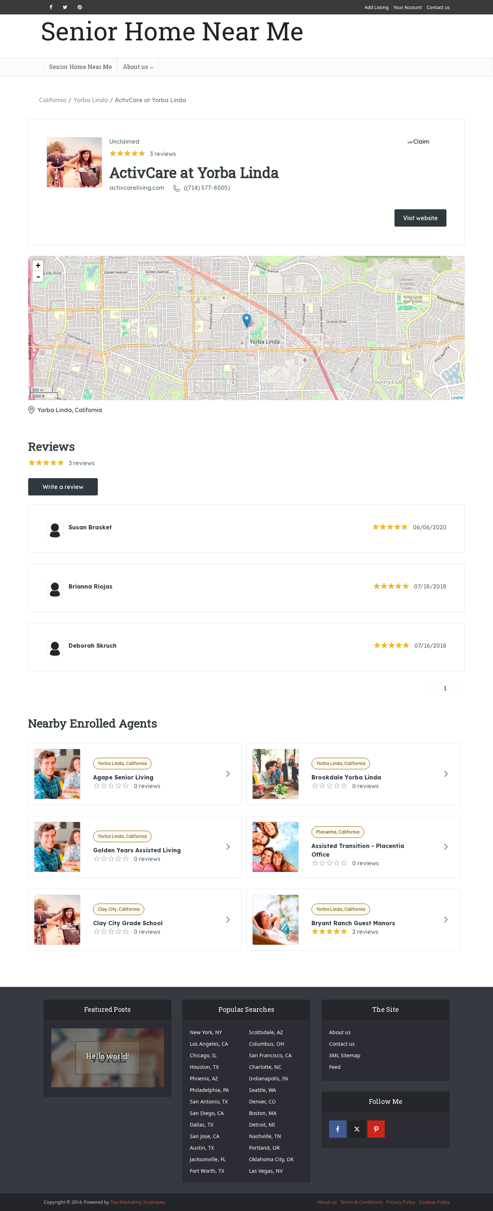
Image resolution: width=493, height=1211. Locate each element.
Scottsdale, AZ (266, 1032)
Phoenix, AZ (204, 1078)
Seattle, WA (262, 1090)
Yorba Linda (90, 100)
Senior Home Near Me (172, 31)
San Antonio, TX (209, 1101)
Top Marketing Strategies (137, 1202)
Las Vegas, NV (266, 1170)
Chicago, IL (203, 1055)
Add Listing (377, 7)
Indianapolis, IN (268, 1078)
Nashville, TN (265, 1136)
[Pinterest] (376, 1129)
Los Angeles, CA (209, 1043)
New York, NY (206, 1032)
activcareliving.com (136, 187)
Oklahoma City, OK (271, 1159)
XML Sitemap (345, 1055)
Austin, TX (202, 1147)
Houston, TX (204, 1066)
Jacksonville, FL (208, 1159)
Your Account (407, 7)
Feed (335, 1066)
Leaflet (457, 397)
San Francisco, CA (270, 1055)
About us (135, 66)
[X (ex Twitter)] (357, 1129)
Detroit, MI (262, 1124)
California (52, 100)
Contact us (438, 7)
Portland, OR (264, 1147)
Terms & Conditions (361, 1202)
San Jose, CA (204, 1136)
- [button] (38, 276)
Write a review (63, 486)
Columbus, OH (266, 1043)
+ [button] (38, 265)
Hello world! (107, 1056)
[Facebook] (337, 1129)
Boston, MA (262, 1113)
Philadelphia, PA (209, 1090)
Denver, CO (262, 1101)
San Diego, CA (207, 1113)
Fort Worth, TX (207, 1170)
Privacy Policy (400, 1202)
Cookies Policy (434, 1202)
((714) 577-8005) (207, 187)
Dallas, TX (201, 1124)
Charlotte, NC (265, 1066)
